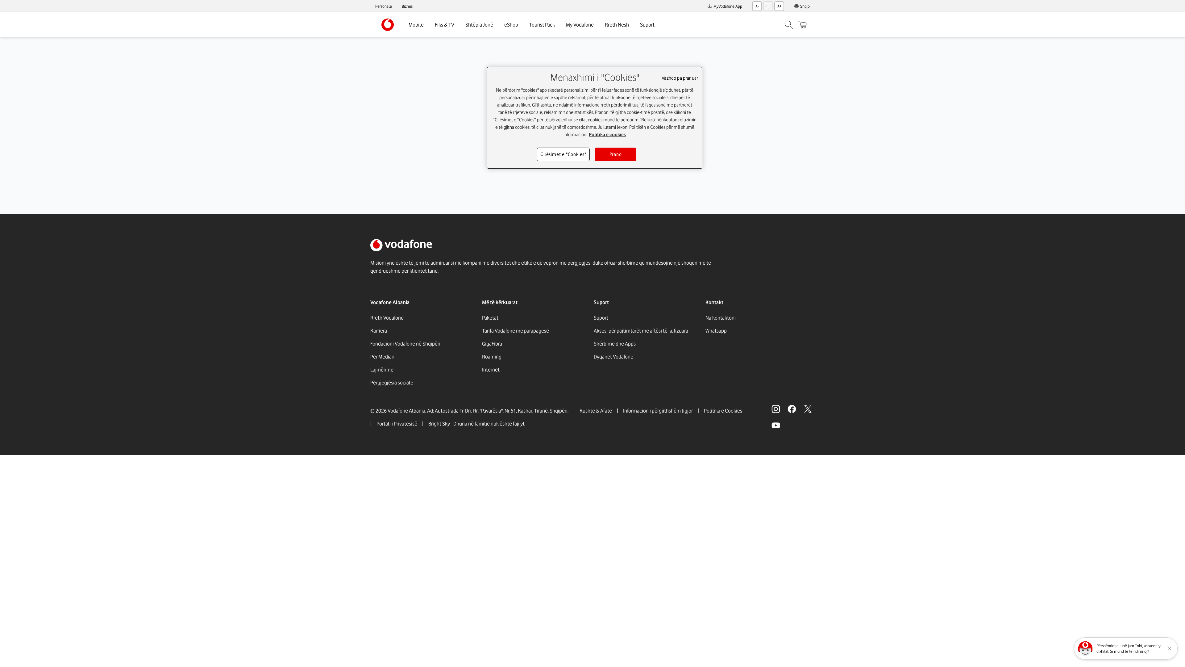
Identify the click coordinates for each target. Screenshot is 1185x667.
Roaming (491, 357)
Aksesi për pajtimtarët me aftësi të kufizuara (641, 331)
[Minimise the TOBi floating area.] (1169, 648)
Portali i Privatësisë (396, 424)
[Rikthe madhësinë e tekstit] (768, 6)
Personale (383, 6)
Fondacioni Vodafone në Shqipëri (405, 344)
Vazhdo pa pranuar (680, 78)
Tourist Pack (542, 25)
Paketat (490, 318)
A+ (779, 6)
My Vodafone (580, 25)
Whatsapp (716, 331)
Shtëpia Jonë (479, 25)
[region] (595, 118)
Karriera (378, 331)
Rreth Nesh (617, 25)
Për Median (382, 357)
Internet (491, 370)
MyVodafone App (727, 6)
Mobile (416, 25)
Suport (647, 25)
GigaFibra (492, 344)
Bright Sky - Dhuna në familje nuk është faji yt (476, 424)
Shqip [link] (805, 6)
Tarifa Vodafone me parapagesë (515, 331)
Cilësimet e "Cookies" (563, 154)
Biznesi (408, 6)
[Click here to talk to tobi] (1085, 648)
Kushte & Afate (596, 411)
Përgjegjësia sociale (391, 383)
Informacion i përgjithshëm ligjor (658, 411)
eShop (511, 25)
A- (757, 6)
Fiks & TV (444, 25)
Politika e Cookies (723, 411)
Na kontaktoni (720, 318)
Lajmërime (381, 370)
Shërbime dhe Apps (615, 344)
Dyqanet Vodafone (613, 357)
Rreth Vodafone (387, 318)
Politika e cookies (607, 134)
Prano (615, 154)
